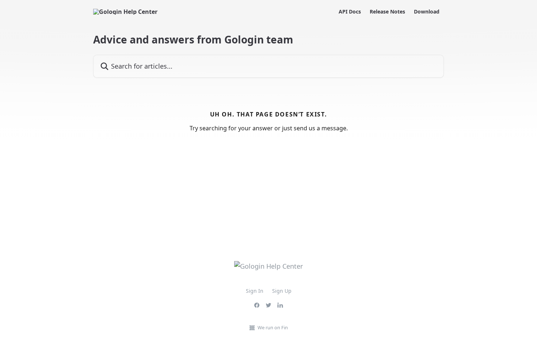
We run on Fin (273, 327)
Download (426, 11)
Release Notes (387, 11)
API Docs (350, 11)
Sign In (254, 290)
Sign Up (282, 290)
